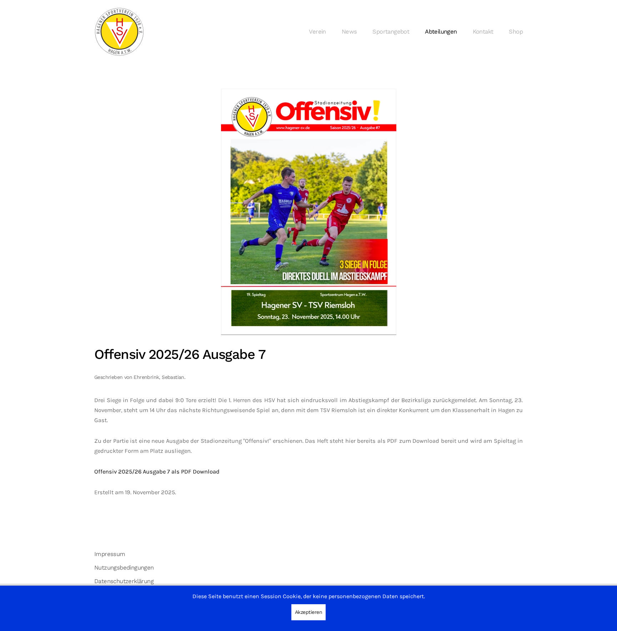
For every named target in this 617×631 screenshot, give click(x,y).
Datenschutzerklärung (124, 581)
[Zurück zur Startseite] (119, 31)
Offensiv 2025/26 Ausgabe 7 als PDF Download (157, 471)
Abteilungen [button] (441, 31)
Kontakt (483, 31)
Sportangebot (390, 31)
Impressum (109, 554)
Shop (516, 31)
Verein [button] (317, 31)
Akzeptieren (308, 612)
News (349, 31)
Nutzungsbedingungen (124, 567)
